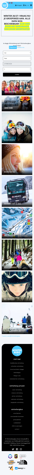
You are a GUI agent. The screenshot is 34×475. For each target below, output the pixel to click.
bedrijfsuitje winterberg (17, 363)
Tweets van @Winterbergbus (11, 336)
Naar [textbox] (5, 58)
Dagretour (13, 47)
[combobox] (17, 53)
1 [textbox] (4, 69)
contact (17, 429)
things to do (17, 376)
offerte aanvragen (17, 426)
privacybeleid (17, 420)
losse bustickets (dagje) (17, 369)
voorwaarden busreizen (17, 416)
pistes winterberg (17, 396)
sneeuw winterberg (17, 393)
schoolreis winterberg (17, 366)
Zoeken (17, 74)
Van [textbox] (5, 53)
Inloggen (19, 5)
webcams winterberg (17, 399)
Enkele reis (20, 47)
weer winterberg (17, 390)
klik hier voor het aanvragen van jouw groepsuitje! (17, 26)
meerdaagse (17, 372)
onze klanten (17, 413)
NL (25, 5)
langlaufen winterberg (17, 402)
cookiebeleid (17, 423)
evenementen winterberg (17, 379)
